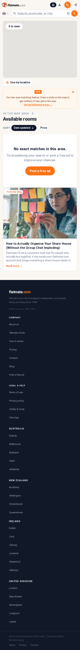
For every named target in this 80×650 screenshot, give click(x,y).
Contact (13, 358)
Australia (16, 428)
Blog (11, 366)
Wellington (15, 495)
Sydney (13, 435)
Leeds (12, 621)
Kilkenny (13, 570)
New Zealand (18, 480)
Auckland (14, 487)
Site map (14, 417)
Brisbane (14, 452)
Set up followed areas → (38, 104)
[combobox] (41, 13)
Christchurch (16, 504)
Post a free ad (40, 171)
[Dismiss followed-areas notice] (73, 92)
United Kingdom (21, 581)
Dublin (12, 528)
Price (43, 127)
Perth (12, 460)
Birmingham (15, 604)
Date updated (22, 127)
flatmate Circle (17, 332)
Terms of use (16, 392)
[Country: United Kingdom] (5, 13)
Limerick (13, 553)
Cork (11, 536)
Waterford (14, 561)
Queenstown (16, 512)
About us (14, 324)
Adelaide (14, 469)
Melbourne (15, 444)
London (13, 588)
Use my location (20, 82)
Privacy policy (16, 400)
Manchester (15, 596)
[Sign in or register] (75, 5)
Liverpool (14, 613)
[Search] (74, 13)
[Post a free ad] (67, 5)
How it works (16, 341)
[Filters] (68, 13)
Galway (13, 545)
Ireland (14, 521)
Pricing (13, 349)
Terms (12, 645)
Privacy (23, 645)
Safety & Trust (16, 409)
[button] (53, 4)
